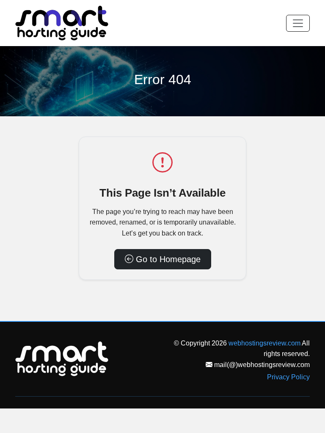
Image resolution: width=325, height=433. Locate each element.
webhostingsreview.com (264, 343)
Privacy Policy (288, 377)
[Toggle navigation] (298, 23)
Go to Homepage (167, 259)
